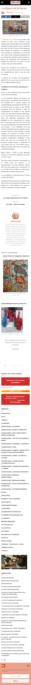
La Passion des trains (7, 631)
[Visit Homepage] (15, 2)
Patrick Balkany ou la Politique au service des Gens (15, 653)
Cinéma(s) (4, 420)
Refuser (15, 681)
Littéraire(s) (5, 518)
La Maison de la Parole (9, 39)
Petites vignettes (7, 524)
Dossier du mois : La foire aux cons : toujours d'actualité (12, 462)
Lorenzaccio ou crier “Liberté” (9, 628)
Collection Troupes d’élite (8, 609)
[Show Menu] (2, 2)
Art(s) (3, 416)
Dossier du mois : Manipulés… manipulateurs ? (10, 476)
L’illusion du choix (6, 603)
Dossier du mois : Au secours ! (10, 426)
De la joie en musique (7, 642)
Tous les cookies (15, 676)
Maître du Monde (6, 634)
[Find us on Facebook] (1, 660)
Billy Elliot (4, 617)
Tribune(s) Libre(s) (7, 547)
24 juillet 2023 (19, 12)
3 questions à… (6, 413)
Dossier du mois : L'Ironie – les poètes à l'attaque (13, 456)
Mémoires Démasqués (8, 521)
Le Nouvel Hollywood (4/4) (8, 647)
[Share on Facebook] (6, 16)
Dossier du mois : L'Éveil (8, 447)
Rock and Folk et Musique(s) (10, 534)
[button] (28, 666)
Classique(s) (5, 423)
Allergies (3, 578)
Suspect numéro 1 (6, 611)
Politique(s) (5, 531)
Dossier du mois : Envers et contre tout (14, 429)
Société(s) (4, 537)
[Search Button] (29, 2)
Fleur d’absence (5, 597)
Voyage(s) (4, 550)
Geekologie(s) (5, 495)
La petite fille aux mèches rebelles (10, 614)
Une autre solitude (6, 589)
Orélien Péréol (9, 12)
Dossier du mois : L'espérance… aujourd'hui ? (15, 443)
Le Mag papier (5, 508)
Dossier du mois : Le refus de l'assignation (14, 472)
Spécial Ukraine (6, 541)
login (6, 252)
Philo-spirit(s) (6, 528)
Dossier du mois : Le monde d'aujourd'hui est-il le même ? (15, 467)
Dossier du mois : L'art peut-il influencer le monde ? (15, 439)
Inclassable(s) (6, 502)
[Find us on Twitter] (4, 660)
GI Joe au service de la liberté (9, 645)
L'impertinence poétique (9, 505)
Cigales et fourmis (6, 580)
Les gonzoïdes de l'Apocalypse (11, 511)
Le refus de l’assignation (8, 600)
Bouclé (3, 625)
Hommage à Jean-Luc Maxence (10, 498)
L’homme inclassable (7, 586)
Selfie (2, 583)
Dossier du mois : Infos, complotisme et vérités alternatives (14, 434)
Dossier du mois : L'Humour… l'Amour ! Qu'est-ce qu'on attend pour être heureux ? (15, 451)
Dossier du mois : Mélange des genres (13, 480)
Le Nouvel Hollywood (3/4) (8, 650)
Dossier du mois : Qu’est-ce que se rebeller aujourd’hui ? (15, 484)
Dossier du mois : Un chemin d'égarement (14, 489)
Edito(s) (3, 492)
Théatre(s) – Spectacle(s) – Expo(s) (12, 544)
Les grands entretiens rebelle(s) (12, 515)
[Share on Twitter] (15, 16)
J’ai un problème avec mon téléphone (11, 606)
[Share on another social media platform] (25, 16)
